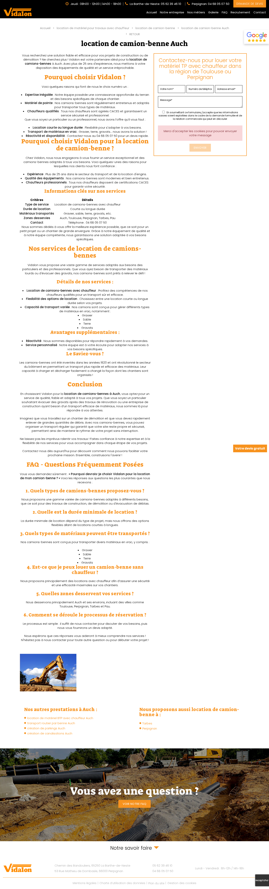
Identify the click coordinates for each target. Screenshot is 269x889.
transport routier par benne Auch (51, 723)
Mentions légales (84, 883)
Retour (134, 34)
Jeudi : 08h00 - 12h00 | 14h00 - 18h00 (95, 4)
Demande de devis (249, 4)
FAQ (224, 12)
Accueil (151, 12)
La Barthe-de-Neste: (155, 4)
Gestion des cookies (181, 883)
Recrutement (240, 12)
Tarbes (147, 723)
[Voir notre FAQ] (134, 794)
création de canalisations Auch (49, 733)
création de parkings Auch (46, 728)
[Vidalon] (17, 11)
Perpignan (149, 728)
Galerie (213, 12)
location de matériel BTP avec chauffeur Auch (60, 718)
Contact (259, 12)
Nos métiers (196, 12)
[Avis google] (256, 37)
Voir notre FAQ (134, 804)
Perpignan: (210, 4)
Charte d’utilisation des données (122, 883)
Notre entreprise (172, 12)
